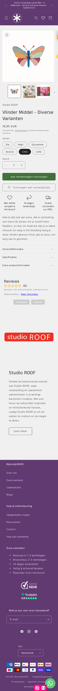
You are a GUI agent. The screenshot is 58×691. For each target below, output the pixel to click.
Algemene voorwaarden (38, 682)
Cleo (25, 151)
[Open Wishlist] (43, 17)
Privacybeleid (18, 682)
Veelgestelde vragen (18, 514)
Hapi (20, 144)
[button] (6, 17)
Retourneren (13, 522)
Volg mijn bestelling (17, 536)
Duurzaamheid (14, 480)
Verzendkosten (21, 130)
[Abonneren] (47, 619)
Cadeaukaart (13, 487)
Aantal (5, 159)
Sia (8, 144)
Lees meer (20, 431)
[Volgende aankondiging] (52, 5)
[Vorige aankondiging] (6, 5)
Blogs (9, 494)
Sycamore (38, 144)
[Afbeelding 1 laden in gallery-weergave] (14, 91)
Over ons (11, 472)
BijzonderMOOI (22, 677)
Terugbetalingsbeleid (42, 677)
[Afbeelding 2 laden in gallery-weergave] (28, 91)
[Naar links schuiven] (3, 92)
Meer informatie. (30, 294)
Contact (10, 529)
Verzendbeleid (30, 687)
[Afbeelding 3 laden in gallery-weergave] (43, 91)
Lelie (38, 151)
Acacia (10, 151)
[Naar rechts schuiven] (54, 92)
